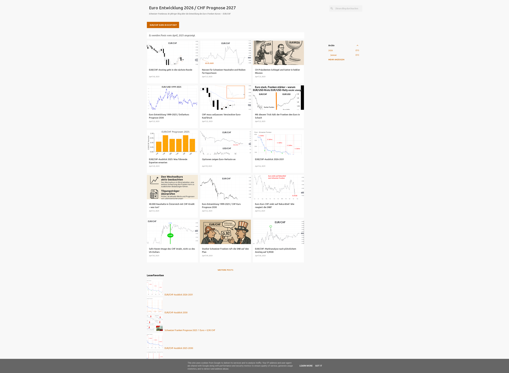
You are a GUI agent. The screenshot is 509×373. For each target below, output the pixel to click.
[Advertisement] (314, 80)
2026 (330, 50)
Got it (318, 366)
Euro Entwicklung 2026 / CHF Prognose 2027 (192, 7)
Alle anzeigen (294, 35)
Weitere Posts (225, 270)
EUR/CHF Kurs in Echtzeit (163, 25)
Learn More (306, 366)
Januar (333, 55)
